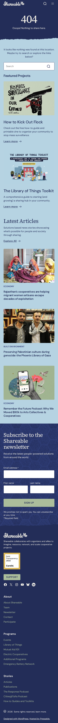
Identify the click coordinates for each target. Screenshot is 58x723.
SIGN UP (29, 502)
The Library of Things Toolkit (29, 190)
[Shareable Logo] (14, 3)
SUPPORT (12, 577)
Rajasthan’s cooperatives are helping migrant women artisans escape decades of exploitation (27, 295)
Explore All (10, 241)
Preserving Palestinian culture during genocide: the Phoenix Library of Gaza (27, 353)
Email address (11, 467)
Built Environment (14, 346)
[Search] (50, 66)
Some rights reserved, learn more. (30, 711)
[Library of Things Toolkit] (29, 167)
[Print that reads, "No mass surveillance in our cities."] (29, 98)
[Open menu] (52, 3)
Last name (35, 483)
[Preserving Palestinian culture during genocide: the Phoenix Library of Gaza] (29, 326)
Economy (9, 286)
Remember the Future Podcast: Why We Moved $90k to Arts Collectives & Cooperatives (29, 412)
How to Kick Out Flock (23, 122)
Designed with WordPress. (16, 718)
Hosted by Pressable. (39, 718)
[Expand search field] (45, 3)
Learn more (11, 141)
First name (9, 483)
